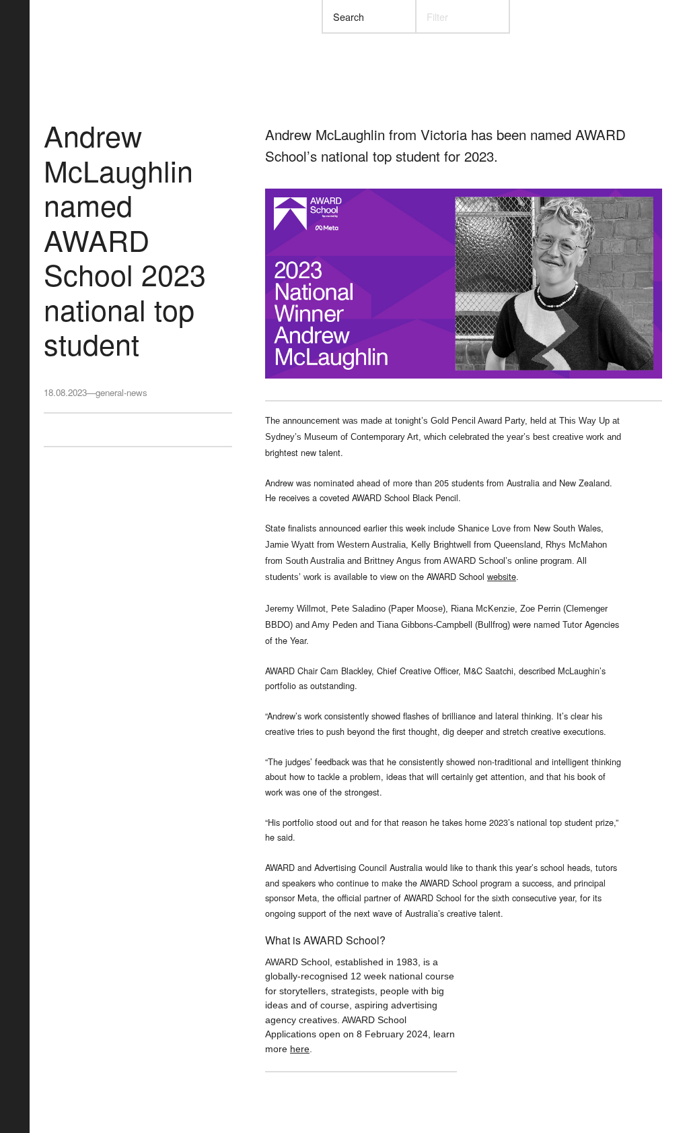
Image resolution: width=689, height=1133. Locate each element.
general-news (121, 392)
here (300, 1048)
